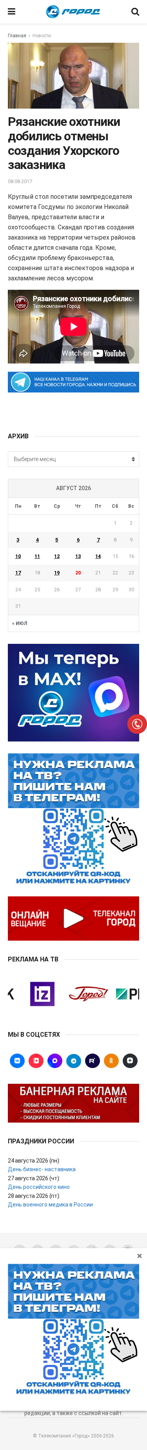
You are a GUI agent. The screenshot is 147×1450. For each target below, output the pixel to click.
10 (18, 556)
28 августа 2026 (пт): (34, 1196)
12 (57, 556)
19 (57, 573)
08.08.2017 (20, 181)
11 (37, 556)
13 (78, 556)
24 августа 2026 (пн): (34, 1160)
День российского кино (39, 1187)
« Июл (19, 623)
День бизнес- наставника (42, 1169)
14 (98, 556)
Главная (17, 35)
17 (18, 573)
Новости (42, 35)
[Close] (139, 1255)
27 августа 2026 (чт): (34, 1178)
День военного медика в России (50, 1204)
